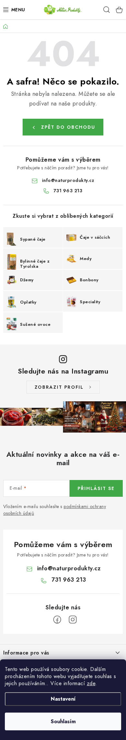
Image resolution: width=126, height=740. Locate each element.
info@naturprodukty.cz (68, 180)
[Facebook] (57, 620)
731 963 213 (68, 190)
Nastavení (63, 699)
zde (91, 683)
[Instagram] (73, 620)
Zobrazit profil (59, 387)
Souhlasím (63, 721)
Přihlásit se (96, 488)
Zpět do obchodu (68, 127)
